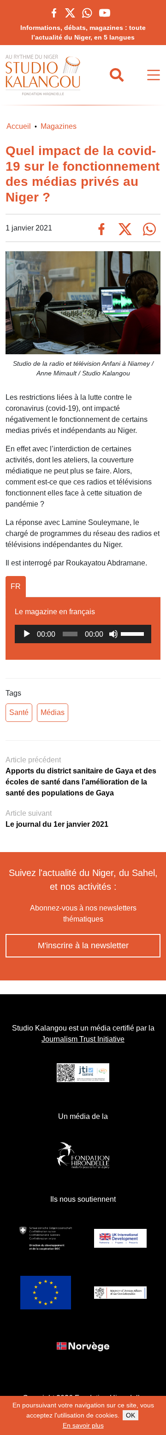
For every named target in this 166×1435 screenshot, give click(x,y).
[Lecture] (26, 634)
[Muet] (113, 634)
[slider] (134, 633)
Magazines (59, 126)
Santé (19, 712)
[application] (83, 634)
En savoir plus (83, 1425)
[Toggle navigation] (153, 75)
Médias (53, 712)
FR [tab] (16, 586)
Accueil (18, 126)
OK (130, 1415)
